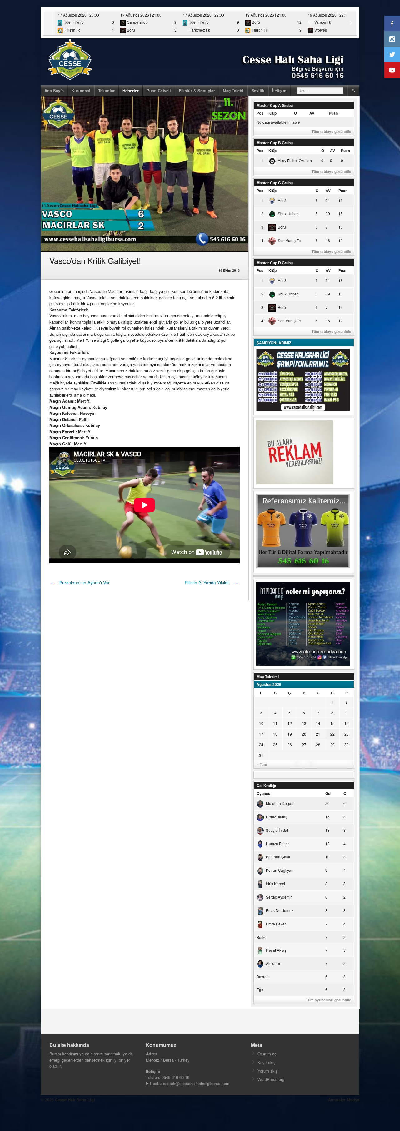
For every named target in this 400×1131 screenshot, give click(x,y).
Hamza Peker (277, 843)
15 (332, 723)
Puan (333, 113)
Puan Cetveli (159, 90)
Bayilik (257, 90)
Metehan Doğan (279, 803)
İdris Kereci (275, 883)
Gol (328, 793)
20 (304, 734)
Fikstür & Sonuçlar (197, 90)
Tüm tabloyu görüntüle (331, 131)
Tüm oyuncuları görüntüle (328, 1000)
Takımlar (106, 90)
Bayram (263, 976)
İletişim (279, 90)
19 (290, 734)
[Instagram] (392, 39)
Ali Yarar (273, 963)
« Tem (262, 764)
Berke (262, 937)
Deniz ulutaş (276, 816)
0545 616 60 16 (175, 1077)
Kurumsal (81, 90)
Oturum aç (267, 1054)
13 (304, 723)
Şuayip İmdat (277, 830)
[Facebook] (392, 23)
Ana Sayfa (54, 90)
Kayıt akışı (267, 1062)
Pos (260, 113)
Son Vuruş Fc (289, 240)
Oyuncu (263, 793)
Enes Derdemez (279, 910)
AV (311, 113)
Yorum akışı (268, 1071)
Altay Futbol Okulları (295, 160)
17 (261, 734)
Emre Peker (276, 923)
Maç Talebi (233, 90)
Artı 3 (282, 200)
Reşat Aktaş (276, 950)
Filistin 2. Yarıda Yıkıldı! (211, 582)
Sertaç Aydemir (279, 897)
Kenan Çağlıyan (279, 870)
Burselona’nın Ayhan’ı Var (80, 582)
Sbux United (288, 213)
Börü (282, 227)
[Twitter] (392, 54)
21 (318, 734)
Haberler (130, 90)
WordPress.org (271, 1079)
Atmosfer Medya (343, 1100)
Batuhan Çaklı (278, 856)
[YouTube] (392, 70)
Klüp (272, 113)
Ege (260, 989)
